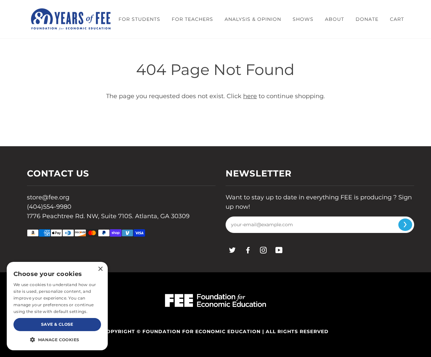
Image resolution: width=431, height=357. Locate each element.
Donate (367, 19)
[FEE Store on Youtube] (279, 251)
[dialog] (57, 306)
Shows (303, 19)
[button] (57, 339)
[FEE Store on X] (232, 251)
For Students (139, 19)
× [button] (100, 269)
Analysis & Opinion (253, 19)
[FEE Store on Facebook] (248, 251)
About (334, 19)
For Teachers (192, 19)
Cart (397, 19)
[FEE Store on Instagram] (263, 251)
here (250, 96)
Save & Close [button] (57, 324)
